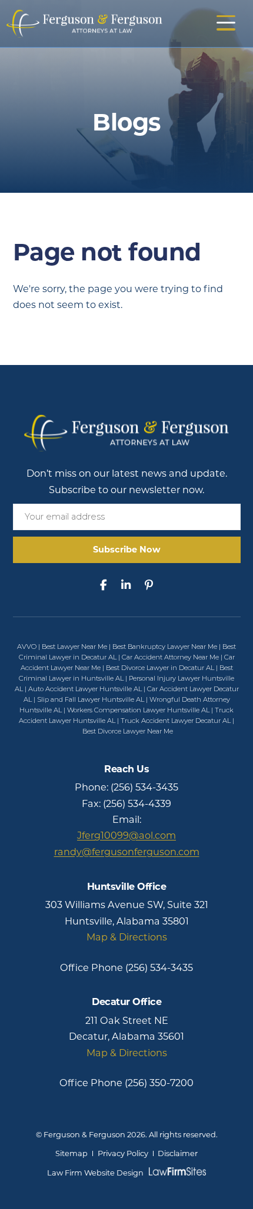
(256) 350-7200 (159, 1083)
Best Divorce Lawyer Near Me (127, 731)
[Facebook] (103, 585)
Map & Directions (126, 937)
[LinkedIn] (126, 585)
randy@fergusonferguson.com (126, 852)
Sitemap (71, 1153)
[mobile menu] (226, 23)
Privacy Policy (123, 1153)
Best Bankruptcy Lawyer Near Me (164, 646)
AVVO (26, 646)
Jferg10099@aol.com (126, 835)
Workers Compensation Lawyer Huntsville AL (138, 710)
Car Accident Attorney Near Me (170, 657)
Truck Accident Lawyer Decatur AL (176, 720)
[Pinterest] (149, 585)
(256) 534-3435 (144, 787)
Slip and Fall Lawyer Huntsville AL (90, 699)
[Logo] (84, 22)
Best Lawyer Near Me (74, 646)
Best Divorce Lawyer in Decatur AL (160, 668)
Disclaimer (178, 1153)
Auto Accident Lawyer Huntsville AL (85, 689)
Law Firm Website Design (95, 1172)
